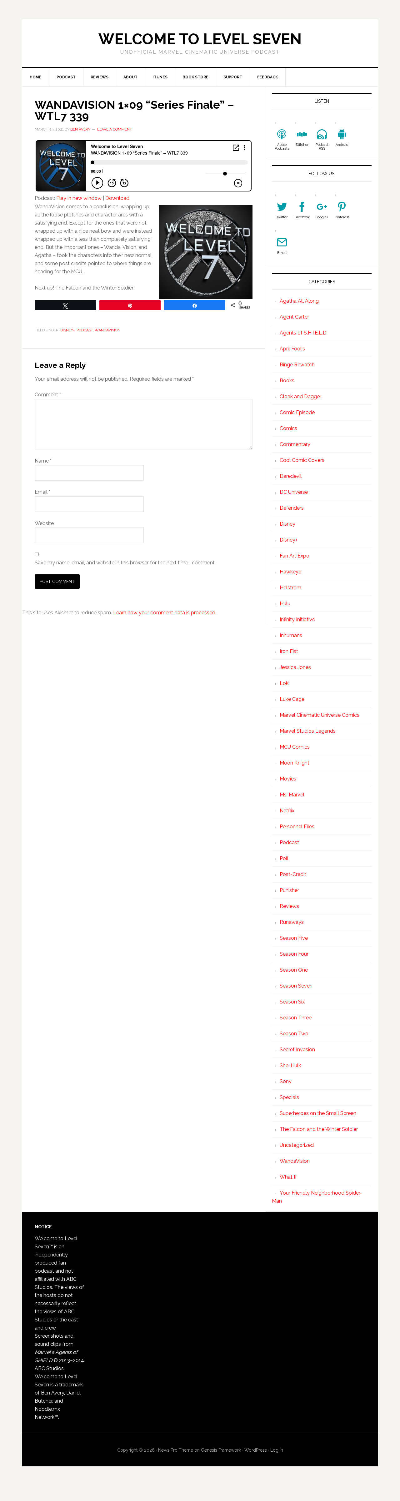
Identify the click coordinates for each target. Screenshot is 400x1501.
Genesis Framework (221, 1450)
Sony (286, 1081)
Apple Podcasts (282, 147)
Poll (284, 858)
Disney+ (67, 330)
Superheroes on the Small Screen (318, 1113)
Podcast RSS (322, 147)
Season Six (292, 1002)
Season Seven (296, 986)
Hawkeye (290, 572)
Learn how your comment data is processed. (164, 613)
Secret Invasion (297, 1050)
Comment (48, 395)
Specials (289, 1097)
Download (117, 198)
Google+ (322, 217)
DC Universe (294, 492)
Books (287, 381)
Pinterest (342, 217)
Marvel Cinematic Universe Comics (319, 715)
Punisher (289, 890)
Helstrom (290, 588)
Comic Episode (297, 412)
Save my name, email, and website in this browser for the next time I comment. (125, 563)
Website (44, 523)
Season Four (294, 954)
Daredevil (291, 476)
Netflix (287, 811)
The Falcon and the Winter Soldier (319, 1129)
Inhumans (291, 635)
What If (288, 1177)
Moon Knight (294, 763)
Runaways (292, 922)
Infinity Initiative (297, 619)
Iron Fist (289, 651)
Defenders (292, 508)
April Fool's (292, 349)
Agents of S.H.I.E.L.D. (304, 333)
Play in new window (79, 198)
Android (342, 145)
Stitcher (302, 145)
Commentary (295, 444)
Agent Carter (294, 317)
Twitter (282, 217)
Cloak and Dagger (300, 396)
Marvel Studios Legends (308, 731)
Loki (284, 683)
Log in (276, 1450)
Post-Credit (293, 874)
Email (42, 492)
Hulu (285, 604)
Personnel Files (297, 827)
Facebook (302, 217)
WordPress (255, 1450)
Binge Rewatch (297, 365)
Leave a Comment (114, 129)
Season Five (294, 938)
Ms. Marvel (292, 795)
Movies (288, 779)
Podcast (85, 330)
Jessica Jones (295, 667)
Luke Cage (292, 699)
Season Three (296, 1018)
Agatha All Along (299, 301)
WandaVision (107, 330)
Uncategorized (297, 1145)
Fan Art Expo (294, 556)
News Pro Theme (175, 1450)
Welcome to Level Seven (200, 39)
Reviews (289, 906)
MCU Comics (295, 747)
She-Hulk (290, 1065)
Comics (288, 428)
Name (43, 461)
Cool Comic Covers (302, 460)
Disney (287, 524)
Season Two (294, 1034)
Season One (294, 970)
